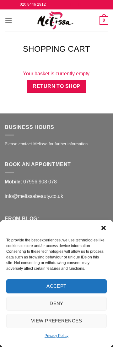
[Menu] (8, 20)
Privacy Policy (56, 335)
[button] (103, 228)
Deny (56, 303)
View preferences (56, 320)
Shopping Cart (56, 48)
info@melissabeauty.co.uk (34, 196)
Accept (56, 286)
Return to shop (56, 86)
